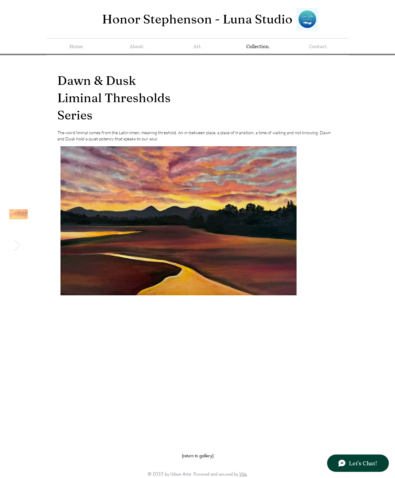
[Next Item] (17, 245)
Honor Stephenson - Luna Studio (197, 19)
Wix (243, 474)
